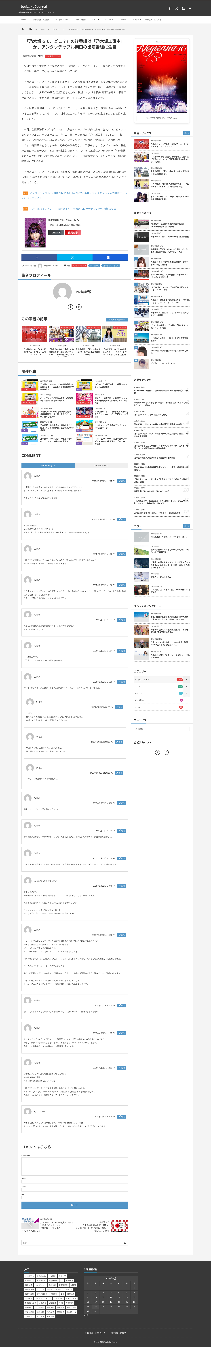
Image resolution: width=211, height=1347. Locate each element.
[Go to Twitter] (79, 307)
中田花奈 (50, 1307)
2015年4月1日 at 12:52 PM (104, 1068)
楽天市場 (73, 232)
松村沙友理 (29, 1294)
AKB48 (73, 1285)
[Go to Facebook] (70, 307)
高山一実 (62, 1276)
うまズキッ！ (40, 1285)
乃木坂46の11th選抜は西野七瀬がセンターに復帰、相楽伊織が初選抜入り (161, 468)
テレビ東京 (94, 266)
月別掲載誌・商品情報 (41, 20)
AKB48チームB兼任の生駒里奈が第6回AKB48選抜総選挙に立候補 (167, 225)
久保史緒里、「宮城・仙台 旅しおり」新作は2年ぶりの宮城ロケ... (170, 172)
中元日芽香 (29, 1289)
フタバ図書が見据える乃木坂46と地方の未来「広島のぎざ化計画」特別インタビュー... (169, 618)
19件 (42, 56)
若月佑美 (28, 1285)
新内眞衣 (50, 1316)
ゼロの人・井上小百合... (161, 577)
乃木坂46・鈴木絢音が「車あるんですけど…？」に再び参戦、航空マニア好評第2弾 (57, 428)
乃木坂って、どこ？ (111, 266)
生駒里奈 (28, 1307)
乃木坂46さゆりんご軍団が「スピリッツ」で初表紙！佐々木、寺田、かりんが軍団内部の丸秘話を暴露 (161, 447)
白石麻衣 (40, 1316)
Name (23, 1178)
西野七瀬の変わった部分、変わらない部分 (151, 491)
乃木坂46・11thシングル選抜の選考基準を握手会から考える (159, 424)
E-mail (23, 1186)
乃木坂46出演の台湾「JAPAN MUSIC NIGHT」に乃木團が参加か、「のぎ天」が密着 (92, 1228)
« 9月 (86, 1315)
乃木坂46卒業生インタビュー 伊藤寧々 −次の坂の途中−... (170, 656)
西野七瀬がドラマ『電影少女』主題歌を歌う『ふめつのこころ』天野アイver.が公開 (111, 414)
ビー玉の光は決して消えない (163, 363)
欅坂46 (50, 1289)
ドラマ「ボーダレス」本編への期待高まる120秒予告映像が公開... (170, 198)
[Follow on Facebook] (166, 752)
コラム (94, 20)
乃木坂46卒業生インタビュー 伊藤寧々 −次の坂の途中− (157, 513)
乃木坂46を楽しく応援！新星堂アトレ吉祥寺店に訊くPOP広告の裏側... (169, 631)
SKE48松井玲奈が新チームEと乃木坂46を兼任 (169, 352)
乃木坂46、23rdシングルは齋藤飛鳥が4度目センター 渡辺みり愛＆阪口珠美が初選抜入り (57, 387)
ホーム (23, 20)
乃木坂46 (50, 1312)
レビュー (158, 707)
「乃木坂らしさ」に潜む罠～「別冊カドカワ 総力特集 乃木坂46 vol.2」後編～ (160, 480)
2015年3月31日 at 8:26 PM (102, 707)
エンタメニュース (62, 20)
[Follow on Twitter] (176, 8)
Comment (25, 1156)
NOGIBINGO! (30, 1303)
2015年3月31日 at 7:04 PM (104, 831)
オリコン (40, 1289)
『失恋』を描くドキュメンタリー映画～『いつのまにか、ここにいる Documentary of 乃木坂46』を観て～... (170, 565)
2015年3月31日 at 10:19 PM (101, 773)
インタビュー (108, 20)
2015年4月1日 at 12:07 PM (104, 1033)
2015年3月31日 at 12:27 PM (104, 519)
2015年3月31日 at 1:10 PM (104, 585)
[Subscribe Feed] (183, 8)
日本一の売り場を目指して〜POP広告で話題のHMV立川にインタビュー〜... (169, 643)
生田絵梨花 (29, 1280)
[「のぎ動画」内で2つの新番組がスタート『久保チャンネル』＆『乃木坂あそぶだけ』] (114, 339)
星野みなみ (41, 1276)
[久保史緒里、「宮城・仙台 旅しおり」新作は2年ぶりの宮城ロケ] (88, 339)
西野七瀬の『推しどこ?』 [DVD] (64, 220)
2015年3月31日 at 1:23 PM (104, 620)
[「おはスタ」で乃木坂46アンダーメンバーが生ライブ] (84, 430)
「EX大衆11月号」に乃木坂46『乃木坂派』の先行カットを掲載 (170, 326)
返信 (123, 481)
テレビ (79, 389)
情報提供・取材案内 (153, 20)
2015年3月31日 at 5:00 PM (104, 803)
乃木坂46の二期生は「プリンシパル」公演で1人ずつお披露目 (170, 314)
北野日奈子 (53, 1280)
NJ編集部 (47, 266)
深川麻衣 (52, 1303)
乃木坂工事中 (71, 1298)
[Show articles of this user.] (48, 292)
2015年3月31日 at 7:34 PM (104, 858)
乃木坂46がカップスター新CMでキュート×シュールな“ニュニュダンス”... (169, 145)
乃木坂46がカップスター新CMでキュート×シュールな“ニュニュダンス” (34, 352)
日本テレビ (41, 1280)
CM (62, 1280)
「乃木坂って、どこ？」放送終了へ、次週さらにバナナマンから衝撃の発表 (73, 208)
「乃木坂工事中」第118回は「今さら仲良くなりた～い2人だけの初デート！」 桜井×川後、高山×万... (161, 502)
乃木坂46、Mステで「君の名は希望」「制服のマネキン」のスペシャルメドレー (170, 301)
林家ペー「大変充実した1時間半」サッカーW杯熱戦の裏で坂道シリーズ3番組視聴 (111, 400)
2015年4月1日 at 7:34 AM (105, 1005)
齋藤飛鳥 (70, 1294)
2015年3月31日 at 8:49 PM (104, 886)
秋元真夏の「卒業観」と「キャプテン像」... (169, 537)
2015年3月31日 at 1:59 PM (104, 682)
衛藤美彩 (40, 1312)
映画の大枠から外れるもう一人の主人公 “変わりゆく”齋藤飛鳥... (170, 551)
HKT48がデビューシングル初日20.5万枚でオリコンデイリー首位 (169, 288)
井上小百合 (29, 1276)
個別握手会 (71, 1312)
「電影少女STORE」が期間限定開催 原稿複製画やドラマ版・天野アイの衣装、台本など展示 (56, 414)
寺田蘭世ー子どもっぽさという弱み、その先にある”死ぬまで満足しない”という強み (170, 250)
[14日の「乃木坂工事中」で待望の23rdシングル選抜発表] (84, 389)
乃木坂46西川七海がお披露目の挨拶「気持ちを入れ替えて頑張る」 (169, 263)
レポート (123, 20)
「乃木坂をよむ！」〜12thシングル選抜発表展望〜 (169, 339)
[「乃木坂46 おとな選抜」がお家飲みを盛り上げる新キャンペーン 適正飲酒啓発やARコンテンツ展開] (61, 339)
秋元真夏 (52, 1276)
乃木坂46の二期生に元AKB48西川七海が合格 (170, 237)
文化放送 (60, 1312)
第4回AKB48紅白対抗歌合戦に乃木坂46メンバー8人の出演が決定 (169, 276)
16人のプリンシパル (63, 1289)
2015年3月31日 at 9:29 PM (102, 742)
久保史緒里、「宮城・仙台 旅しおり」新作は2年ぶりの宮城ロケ (88, 352)
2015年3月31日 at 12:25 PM (104, 481)
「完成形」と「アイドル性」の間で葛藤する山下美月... (170, 591)
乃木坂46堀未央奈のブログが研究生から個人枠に (154, 458)
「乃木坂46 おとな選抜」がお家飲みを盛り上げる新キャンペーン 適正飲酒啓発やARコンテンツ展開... (170, 159)
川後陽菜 (60, 1307)
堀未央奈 (52, 1285)
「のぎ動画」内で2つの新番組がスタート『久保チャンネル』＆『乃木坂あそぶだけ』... (170, 185)
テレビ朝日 (39, 1307)
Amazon (56, 232)
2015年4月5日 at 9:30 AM (105, 1117)
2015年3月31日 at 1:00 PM (104, 554)
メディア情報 (81, 20)
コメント (58, 266)
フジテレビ (29, 1316)
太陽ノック (58, 1298)
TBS (61, 1303)
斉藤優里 (54, 1294)
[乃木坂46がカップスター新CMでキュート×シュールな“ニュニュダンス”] (34, 339)
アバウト (136, 20)
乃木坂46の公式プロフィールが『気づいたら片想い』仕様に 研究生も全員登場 (161, 435)
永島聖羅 (42, 1303)
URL (23, 1194)
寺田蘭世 (28, 1298)
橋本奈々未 (71, 1307)
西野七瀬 (69, 1280)
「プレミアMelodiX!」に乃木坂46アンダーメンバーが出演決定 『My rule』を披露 (111, 441)
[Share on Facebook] (169, 8)
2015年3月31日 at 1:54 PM (104, 651)
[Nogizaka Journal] (33, 10)
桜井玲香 (69, 1303)
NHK (62, 1294)
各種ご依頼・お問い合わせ (95, 1333)
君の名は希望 (42, 1294)
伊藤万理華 (63, 1285)
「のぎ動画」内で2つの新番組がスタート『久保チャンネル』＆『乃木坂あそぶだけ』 (115, 352)
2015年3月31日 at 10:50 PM (104, 935)
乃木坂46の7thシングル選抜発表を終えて (151, 415)
